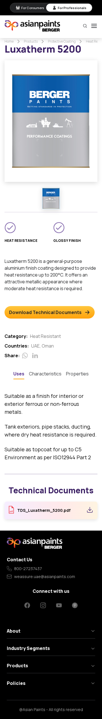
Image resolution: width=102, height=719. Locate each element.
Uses (18, 374)
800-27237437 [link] (28, 568)
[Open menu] (94, 25)
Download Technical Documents (45, 312)
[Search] (85, 25)
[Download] (89, 510)
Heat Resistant (45, 336)
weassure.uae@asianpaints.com (44, 576)
